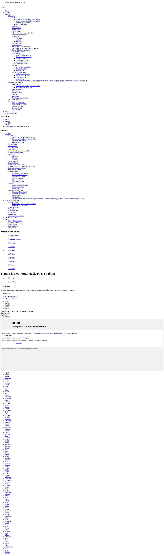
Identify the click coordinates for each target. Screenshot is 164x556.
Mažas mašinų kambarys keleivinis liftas (28, 86)
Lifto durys (15, 36)
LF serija (18, 40)
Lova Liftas (15, 91)
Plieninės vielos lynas (22, 58)
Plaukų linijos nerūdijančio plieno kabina (28, 19)
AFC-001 (12, 282)
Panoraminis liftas (17, 89)
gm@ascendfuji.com (11, 296)
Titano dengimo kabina (23, 23)
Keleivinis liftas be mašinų (24, 87)
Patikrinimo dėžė (21, 77)
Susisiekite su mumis (11, 113)
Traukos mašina (17, 53)
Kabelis (10, 101)
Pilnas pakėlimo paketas (15, 82)
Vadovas (14, 65)
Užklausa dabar (5, 293)
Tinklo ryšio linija (17, 106)
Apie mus (7, 12)
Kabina (14, 17)
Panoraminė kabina (21, 24)
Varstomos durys (17, 43)
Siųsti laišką (4, 315)
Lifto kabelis (16, 110)
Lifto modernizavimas (14, 99)
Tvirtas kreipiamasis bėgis (23, 67)
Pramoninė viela (17, 108)
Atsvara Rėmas (16, 28)
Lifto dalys (11, 16)
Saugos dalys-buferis (18, 52)
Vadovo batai (16, 31)
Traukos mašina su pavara (23, 55)
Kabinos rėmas (16, 26)
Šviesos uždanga (17, 45)
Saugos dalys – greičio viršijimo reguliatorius (25, 48)
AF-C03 (11, 261)
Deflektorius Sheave (22, 63)
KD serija (19, 38)
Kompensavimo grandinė (19, 34)
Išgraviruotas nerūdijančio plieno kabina (28, 21)
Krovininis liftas (17, 92)
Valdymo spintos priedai (23, 74)
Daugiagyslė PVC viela (19, 104)
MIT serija (19, 41)
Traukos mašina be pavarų (24, 57)
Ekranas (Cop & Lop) (22, 75)
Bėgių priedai (20, 70)
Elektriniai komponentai (19, 72)
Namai (7, 11)
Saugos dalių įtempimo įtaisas (21, 50)
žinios (6, 111)
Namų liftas (15, 94)
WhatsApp (6, 316)
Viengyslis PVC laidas (19, 103)
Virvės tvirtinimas (21, 62)
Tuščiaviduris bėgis (21, 69)
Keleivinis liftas (16, 84)
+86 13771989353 (10, 298)
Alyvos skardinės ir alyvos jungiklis (23, 33)
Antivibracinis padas (22, 60)
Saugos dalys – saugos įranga (21, 46)
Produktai (7, 14)
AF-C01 (11, 247)
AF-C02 (11, 254)
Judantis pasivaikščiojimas (20, 98)
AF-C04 (11, 269)
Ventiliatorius (20, 79)
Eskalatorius (15, 96)
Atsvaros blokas (17, 29)
